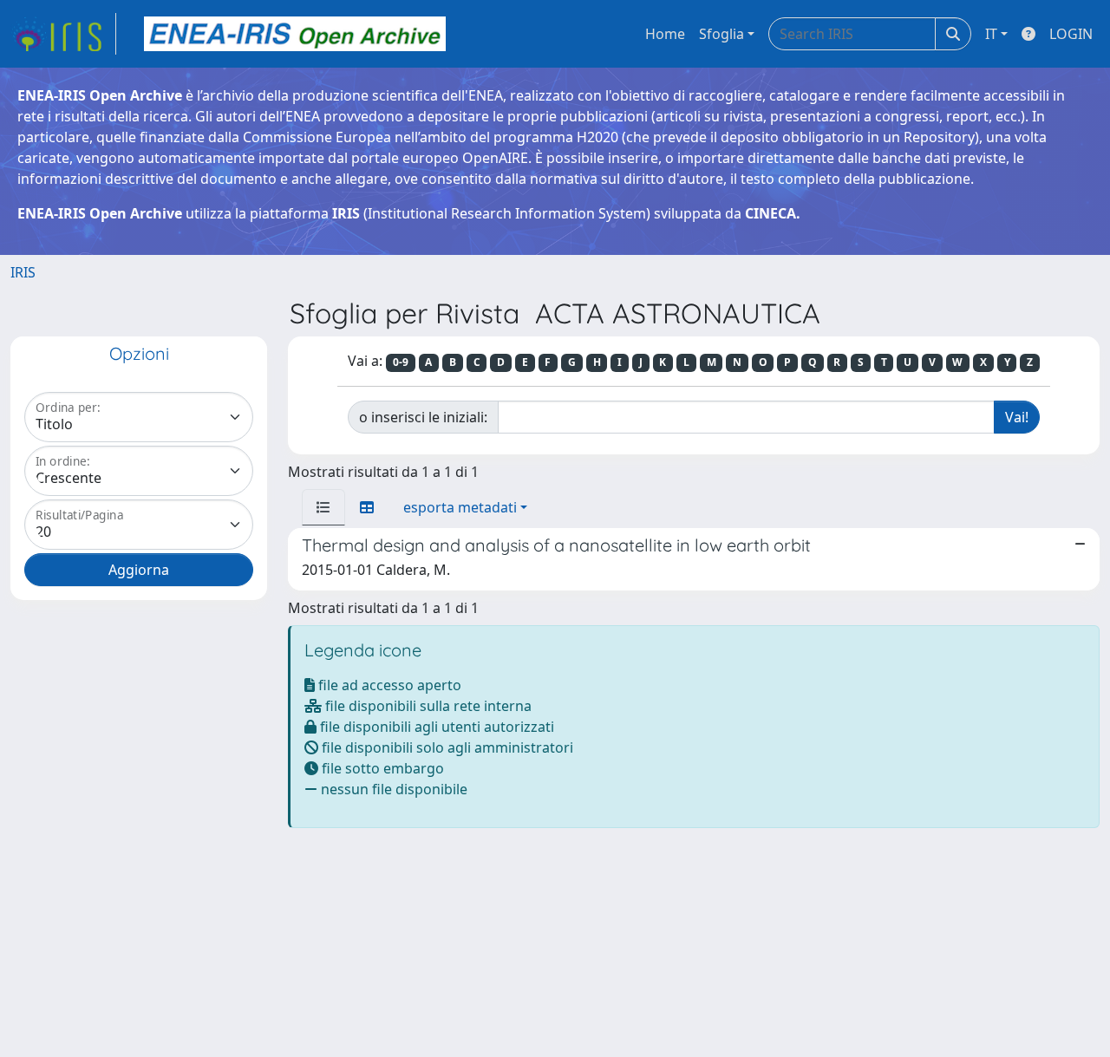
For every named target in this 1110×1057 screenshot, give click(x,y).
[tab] (323, 507)
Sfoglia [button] (721, 33)
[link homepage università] (295, 34)
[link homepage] (63, 34)
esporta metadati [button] (460, 507)
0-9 (400, 362)
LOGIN (1071, 33)
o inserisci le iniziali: (423, 417)
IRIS (23, 272)
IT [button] (991, 33)
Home (665, 33)
